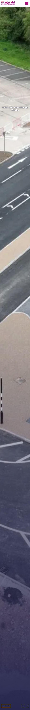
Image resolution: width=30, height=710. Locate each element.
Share (4, 705)
